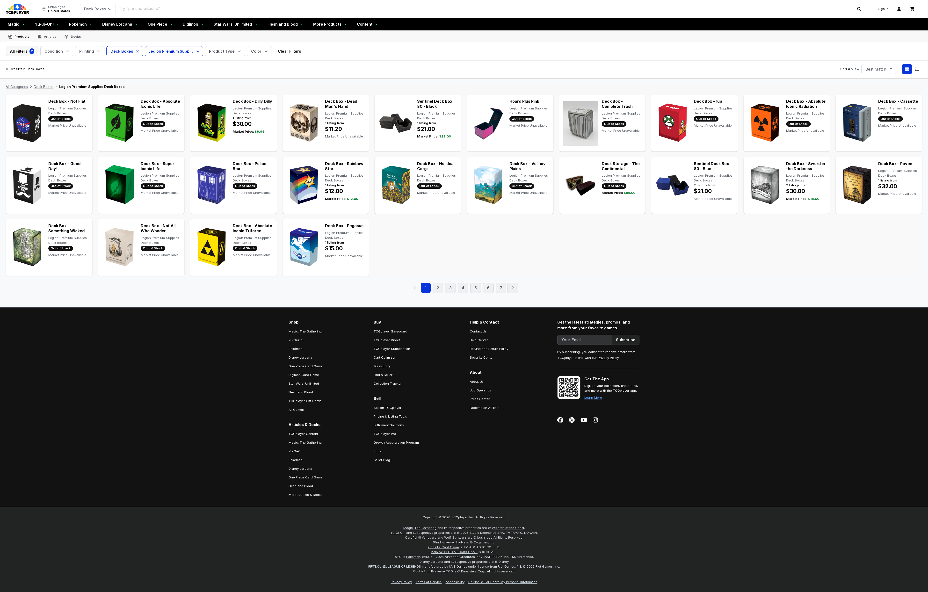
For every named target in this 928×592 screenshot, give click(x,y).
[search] (485, 8)
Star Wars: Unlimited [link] (304, 383)
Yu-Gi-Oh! (44, 24)
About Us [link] (477, 381)
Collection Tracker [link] (388, 383)
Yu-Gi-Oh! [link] (296, 340)
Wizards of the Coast (508, 528)
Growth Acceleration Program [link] (396, 442)
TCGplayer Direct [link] (387, 340)
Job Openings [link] (480, 390)
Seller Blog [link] (382, 460)
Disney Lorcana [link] (300, 357)
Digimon (190, 24)
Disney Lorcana (117, 24)
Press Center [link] (480, 399)
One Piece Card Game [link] (306, 366)
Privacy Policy (608, 358)
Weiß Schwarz (455, 537)
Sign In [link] (882, 9)
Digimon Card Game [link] (304, 375)
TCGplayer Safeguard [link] (390, 331)
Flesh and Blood (283, 24)
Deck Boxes (43, 87)
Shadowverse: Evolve (449, 542)
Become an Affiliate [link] (485, 408)
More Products (327, 24)
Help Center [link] (479, 340)
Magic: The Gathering (419, 528)
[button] (859, 9)
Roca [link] (377, 451)
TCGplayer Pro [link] (385, 434)
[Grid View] (907, 69)
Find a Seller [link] (383, 375)
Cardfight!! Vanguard (420, 537)
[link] (17, 9)
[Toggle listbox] (891, 69)
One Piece (157, 24)
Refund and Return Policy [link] (489, 349)
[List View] (917, 69)
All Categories (17, 87)
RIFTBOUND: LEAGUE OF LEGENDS (394, 566)
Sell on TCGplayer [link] (387, 408)
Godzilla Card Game (443, 547)
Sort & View (849, 69)
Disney (504, 561)
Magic (13, 24)
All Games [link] (296, 410)
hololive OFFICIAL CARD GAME (454, 552)
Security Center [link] (482, 357)
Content (364, 24)
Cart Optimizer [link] (385, 357)
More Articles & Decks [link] (305, 495)
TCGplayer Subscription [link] (392, 349)
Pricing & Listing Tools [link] (390, 416)
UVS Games (458, 566)
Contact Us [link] (478, 331)
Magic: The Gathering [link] (305, 331)
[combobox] (878, 69)
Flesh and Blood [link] (301, 392)
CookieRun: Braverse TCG (433, 571)
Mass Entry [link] (382, 366)
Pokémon (78, 24)
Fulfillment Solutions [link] (389, 425)
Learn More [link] (593, 397)
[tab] (18, 36)
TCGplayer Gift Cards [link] (305, 401)
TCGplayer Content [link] (303, 434)
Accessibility (455, 582)
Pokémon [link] (296, 349)
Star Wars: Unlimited (233, 24)
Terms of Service (429, 582)
